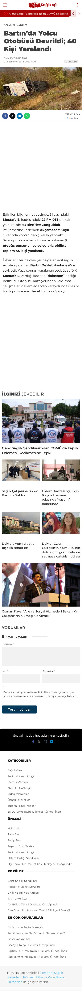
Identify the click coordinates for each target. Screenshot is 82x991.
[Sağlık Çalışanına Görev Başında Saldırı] (21, 473)
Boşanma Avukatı (19, 939)
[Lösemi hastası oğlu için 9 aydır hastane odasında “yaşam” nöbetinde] (61, 473)
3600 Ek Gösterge (19, 788)
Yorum (8, 644)
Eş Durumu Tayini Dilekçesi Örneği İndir (34, 811)
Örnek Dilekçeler (19, 800)
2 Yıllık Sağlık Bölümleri (23, 892)
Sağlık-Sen (15, 770)
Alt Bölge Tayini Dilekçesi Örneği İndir (33, 904)
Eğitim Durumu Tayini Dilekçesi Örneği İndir (37, 951)
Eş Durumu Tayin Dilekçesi (25, 927)
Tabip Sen (14, 840)
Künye (28, 977)
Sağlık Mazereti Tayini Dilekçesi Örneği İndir (37, 957)
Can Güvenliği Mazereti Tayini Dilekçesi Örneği (39, 910)
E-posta (49, 671)
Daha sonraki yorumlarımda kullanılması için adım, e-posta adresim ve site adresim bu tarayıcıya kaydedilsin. (40, 694)
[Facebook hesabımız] (33, 742)
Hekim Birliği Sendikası (23, 858)
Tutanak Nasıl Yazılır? (22, 805)
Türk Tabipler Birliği (21, 776)
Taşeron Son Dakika (21, 846)
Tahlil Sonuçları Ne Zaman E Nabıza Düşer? (36, 933)
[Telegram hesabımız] (51, 742)
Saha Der (14, 834)
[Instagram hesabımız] (45, 742)
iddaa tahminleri (19, 794)
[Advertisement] (41, 167)
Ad (5, 671)
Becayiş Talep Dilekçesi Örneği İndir (31, 945)
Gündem (71, 61)
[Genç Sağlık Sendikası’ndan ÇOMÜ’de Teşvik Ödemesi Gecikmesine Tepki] (41, 421)
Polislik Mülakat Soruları (24, 886)
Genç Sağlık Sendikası (22, 881)
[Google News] (72, 118)
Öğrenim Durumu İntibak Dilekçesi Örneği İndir (40, 864)
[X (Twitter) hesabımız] (39, 742)
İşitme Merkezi (17, 898)
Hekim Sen (15, 828)
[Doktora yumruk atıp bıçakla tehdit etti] (21, 525)
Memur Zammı (18, 782)
